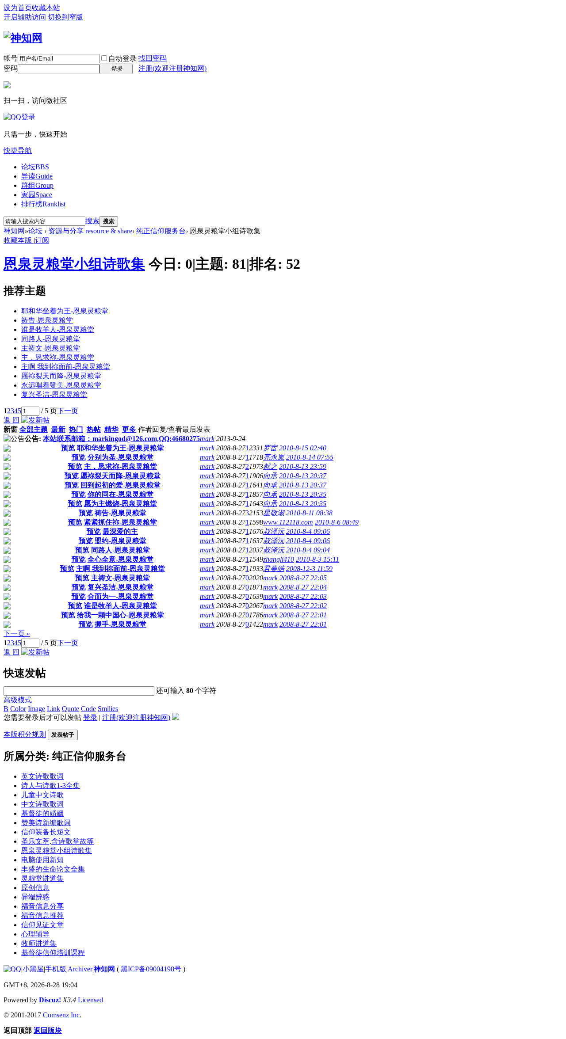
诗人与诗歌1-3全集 (50, 785)
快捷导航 (18, 150)
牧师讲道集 (39, 943)
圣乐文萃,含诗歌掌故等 (57, 841)
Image (36, 708)
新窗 (11, 429)
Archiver (80, 969)
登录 (90, 717)
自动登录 (122, 58)
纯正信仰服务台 (161, 231)
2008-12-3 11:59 (309, 568)
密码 (11, 68)
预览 (68, 448)
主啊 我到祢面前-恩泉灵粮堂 (65, 366)
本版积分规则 (25, 734)
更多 (129, 429)
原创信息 (35, 887)
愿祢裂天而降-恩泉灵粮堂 (61, 376)
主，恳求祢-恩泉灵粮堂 (57, 357)
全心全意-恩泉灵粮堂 (120, 559)
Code (88, 708)
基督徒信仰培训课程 (53, 952)
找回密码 (152, 58)
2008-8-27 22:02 (303, 605)
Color (18, 708)
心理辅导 (35, 934)
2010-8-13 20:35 (302, 494)
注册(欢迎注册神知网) (172, 68)
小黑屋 (33, 969)
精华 (111, 429)
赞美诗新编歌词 (46, 822)
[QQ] (12, 969)
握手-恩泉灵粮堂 (120, 624)
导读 (37, 176)
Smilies (108, 708)
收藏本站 (46, 7)
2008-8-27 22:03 (303, 596)
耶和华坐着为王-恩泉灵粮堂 (64, 311)
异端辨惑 (35, 897)
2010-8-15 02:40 (302, 448)
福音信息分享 (42, 906)
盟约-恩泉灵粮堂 (120, 540)
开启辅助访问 (25, 17)
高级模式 (18, 700)
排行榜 (43, 204)
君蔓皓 (273, 568)
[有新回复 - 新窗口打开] (7, 449)
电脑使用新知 (42, 860)
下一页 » (17, 633)
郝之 (270, 466)
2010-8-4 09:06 (308, 531)
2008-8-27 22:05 (303, 578)
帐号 (11, 58)
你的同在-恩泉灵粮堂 (120, 494)
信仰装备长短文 (46, 832)
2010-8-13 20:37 (302, 476)
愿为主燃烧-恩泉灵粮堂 (120, 503)
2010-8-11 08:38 (309, 513)
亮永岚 (273, 457)
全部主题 (33, 429)
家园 (36, 194)
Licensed (90, 1000)
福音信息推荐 (42, 915)
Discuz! (50, 1000)
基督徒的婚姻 (42, 813)
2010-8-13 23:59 (302, 466)
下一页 (67, 411)
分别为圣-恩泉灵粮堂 (120, 457)
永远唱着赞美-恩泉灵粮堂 (61, 385)
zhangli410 (278, 559)
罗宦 (270, 448)
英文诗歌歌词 (42, 776)
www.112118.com (288, 522)
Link (53, 708)
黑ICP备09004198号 (151, 969)
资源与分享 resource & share (90, 231)
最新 (58, 429)
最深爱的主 (120, 531)
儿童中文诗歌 (42, 795)
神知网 (14, 231)
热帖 (94, 429)
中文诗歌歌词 (42, 804)
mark (207, 438)
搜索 (92, 221)
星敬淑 (273, 513)
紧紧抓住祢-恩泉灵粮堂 (120, 522)
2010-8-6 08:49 (337, 522)
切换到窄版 (65, 17)
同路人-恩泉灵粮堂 (50, 339)
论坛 (35, 167)
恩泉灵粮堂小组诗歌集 (74, 264)
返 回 (11, 420)
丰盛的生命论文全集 (53, 869)
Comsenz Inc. (62, 1015)
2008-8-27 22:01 (303, 615)
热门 (76, 429)
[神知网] (23, 38)
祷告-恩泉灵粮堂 (47, 320)
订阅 (42, 240)
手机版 (55, 969)
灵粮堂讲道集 (42, 878)
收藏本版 (19, 240)
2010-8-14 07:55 (309, 457)
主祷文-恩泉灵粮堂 (50, 348)
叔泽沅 (273, 531)
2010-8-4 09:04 (308, 550)
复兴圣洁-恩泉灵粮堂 (54, 394)
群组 (37, 185)
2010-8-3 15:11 (317, 559)
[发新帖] (35, 420)
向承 (270, 476)
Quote (70, 708)
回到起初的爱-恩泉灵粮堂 (120, 485)
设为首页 (18, 7)
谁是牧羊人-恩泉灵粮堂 (57, 329)
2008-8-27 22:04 (303, 587)
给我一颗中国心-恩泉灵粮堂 (120, 615)
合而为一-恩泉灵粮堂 (120, 596)
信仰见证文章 (42, 925)
